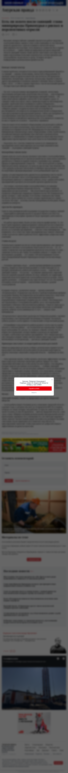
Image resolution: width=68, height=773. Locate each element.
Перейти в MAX (34, 388)
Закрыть (34, 392)
